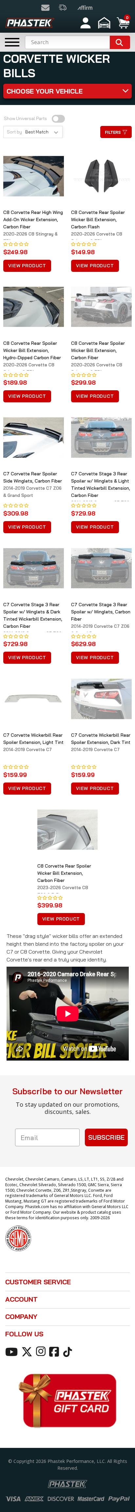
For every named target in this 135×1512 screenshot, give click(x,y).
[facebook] (55, 1351)
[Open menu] (12, 42)
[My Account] (85, 22)
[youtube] (12, 1351)
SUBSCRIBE (106, 1137)
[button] (105, 22)
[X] (28, 1351)
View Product (27, 266)
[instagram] (42, 1351)
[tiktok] (69, 1351)
